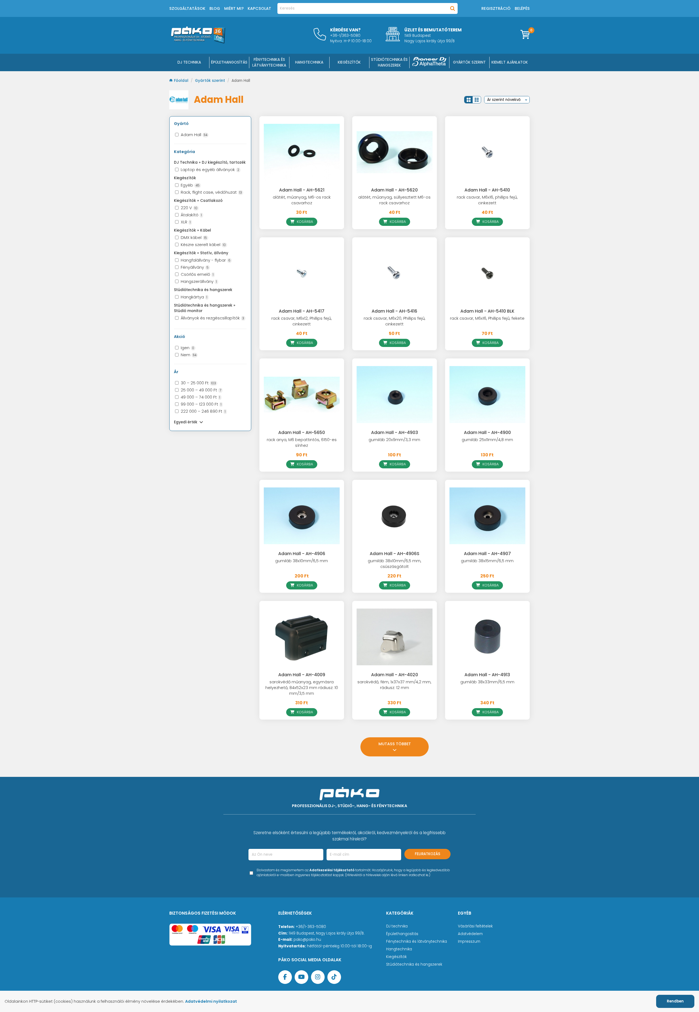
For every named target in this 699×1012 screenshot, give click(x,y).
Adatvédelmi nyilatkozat (211, 1001)
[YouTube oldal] (301, 977)
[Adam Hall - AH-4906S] (395, 515)
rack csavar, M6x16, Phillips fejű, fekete (487, 318)
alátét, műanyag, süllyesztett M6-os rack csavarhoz (394, 200)
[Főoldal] (198, 42)
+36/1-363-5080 (311, 926)
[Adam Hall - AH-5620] (395, 152)
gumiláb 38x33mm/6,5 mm (487, 682)
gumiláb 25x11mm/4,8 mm (487, 439)
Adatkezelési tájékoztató (331, 870)
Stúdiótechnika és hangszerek (414, 964)
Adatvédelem (470, 933)
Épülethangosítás (402, 933)
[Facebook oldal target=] (285, 977)
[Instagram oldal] (318, 977)
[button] (468, 99)
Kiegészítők (396, 956)
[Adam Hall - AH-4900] (487, 394)
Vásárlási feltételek (475, 926)
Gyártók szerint (469, 62)
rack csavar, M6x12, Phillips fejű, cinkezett (301, 321)
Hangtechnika (399, 949)
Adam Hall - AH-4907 (487, 553)
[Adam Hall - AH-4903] (395, 394)
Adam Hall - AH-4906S (394, 553)
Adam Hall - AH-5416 (394, 311)
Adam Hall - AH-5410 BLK (487, 311)
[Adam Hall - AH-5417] (302, 273)
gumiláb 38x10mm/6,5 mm (301, 561)
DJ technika (397, 926)
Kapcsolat (259, 8)
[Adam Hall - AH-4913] (487, 637)
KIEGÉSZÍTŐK (349, 62)
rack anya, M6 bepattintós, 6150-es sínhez (302, 442)
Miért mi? (234, 8)
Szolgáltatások (187, 8)
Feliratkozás (427, 854)
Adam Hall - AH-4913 (487, 675)
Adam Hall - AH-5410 (487, 190)
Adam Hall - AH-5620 (394, 190)
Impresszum (469, 941)
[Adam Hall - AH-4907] (487, 515)
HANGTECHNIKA (309, 62)
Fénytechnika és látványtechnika (416, 941)
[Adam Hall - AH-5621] (302, 152)
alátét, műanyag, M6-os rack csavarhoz (302, 200)
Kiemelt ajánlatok (509, 62)
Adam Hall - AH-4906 (301, 553)
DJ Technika (189, 62)
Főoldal (181, 80)
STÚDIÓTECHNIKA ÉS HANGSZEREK (389, 62)
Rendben (675, 1001)
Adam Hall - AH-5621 (301, 190)
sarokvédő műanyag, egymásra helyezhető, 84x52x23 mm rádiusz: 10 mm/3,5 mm (301, 687)
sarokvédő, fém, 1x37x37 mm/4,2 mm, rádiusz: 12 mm (394, 684)
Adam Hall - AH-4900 (487, 432)
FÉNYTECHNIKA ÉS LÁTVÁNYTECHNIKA (269, 62)
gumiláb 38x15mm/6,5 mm (487, 561)
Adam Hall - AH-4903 (394, 432)
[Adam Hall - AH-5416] (395, 273)
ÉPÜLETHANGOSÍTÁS (229, 62)
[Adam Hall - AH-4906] (302, 515)
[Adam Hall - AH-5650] (302, 394)
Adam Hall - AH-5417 (301, 311)
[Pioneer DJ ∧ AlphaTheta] (429, 62)
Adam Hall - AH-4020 (394, 675)
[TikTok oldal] (334, 977)
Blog (214, 8)
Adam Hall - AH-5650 (301, 432)
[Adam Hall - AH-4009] (302, 637)
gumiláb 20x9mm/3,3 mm (394, 439)
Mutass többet (394, 744)
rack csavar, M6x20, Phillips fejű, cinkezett (394, 321)
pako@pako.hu (307, 939)
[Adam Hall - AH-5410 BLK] (487, 273)
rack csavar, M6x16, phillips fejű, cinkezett (487, 200)
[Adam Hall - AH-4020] (395, 637)
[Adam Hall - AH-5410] (487, 152)
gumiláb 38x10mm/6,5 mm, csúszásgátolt (394, 563)
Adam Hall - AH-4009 (301, 675)
